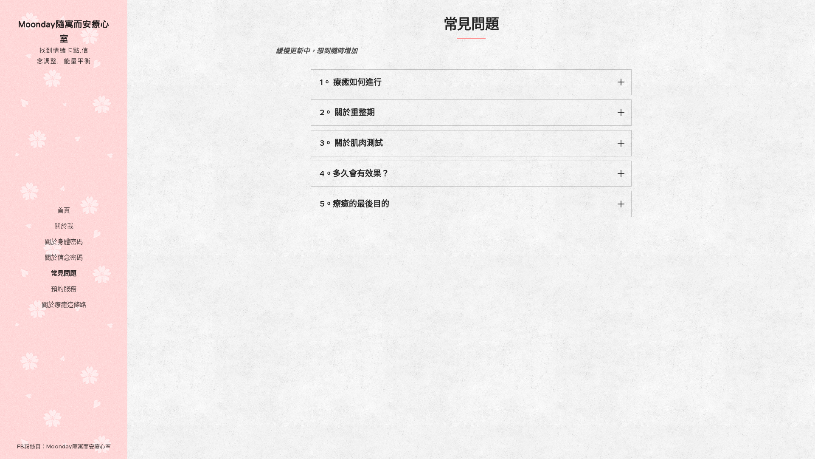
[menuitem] (64, 210)
